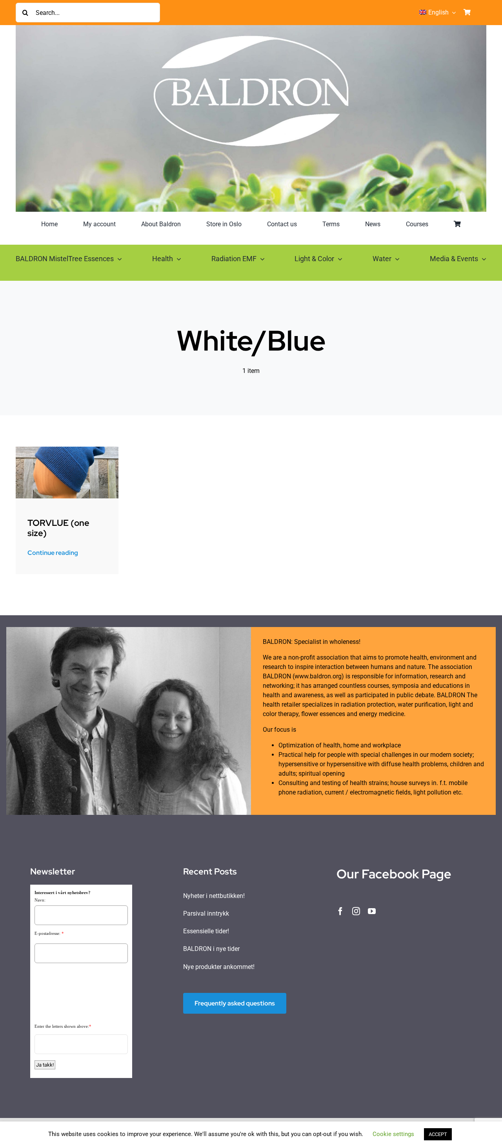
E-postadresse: (47, 933)
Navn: (40, 900)
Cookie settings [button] (393, 1134)
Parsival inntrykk (206, 913)
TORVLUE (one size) (58, 528)
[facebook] (340, 911)
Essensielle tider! (206, 931)
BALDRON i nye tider (211, 949)
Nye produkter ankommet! (219, 967)
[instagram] (356, 911)
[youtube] (372, 911)
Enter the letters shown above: (62, 1026)
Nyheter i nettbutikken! (214, 896)
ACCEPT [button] (438, 1134)
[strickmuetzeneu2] (67, 449)
